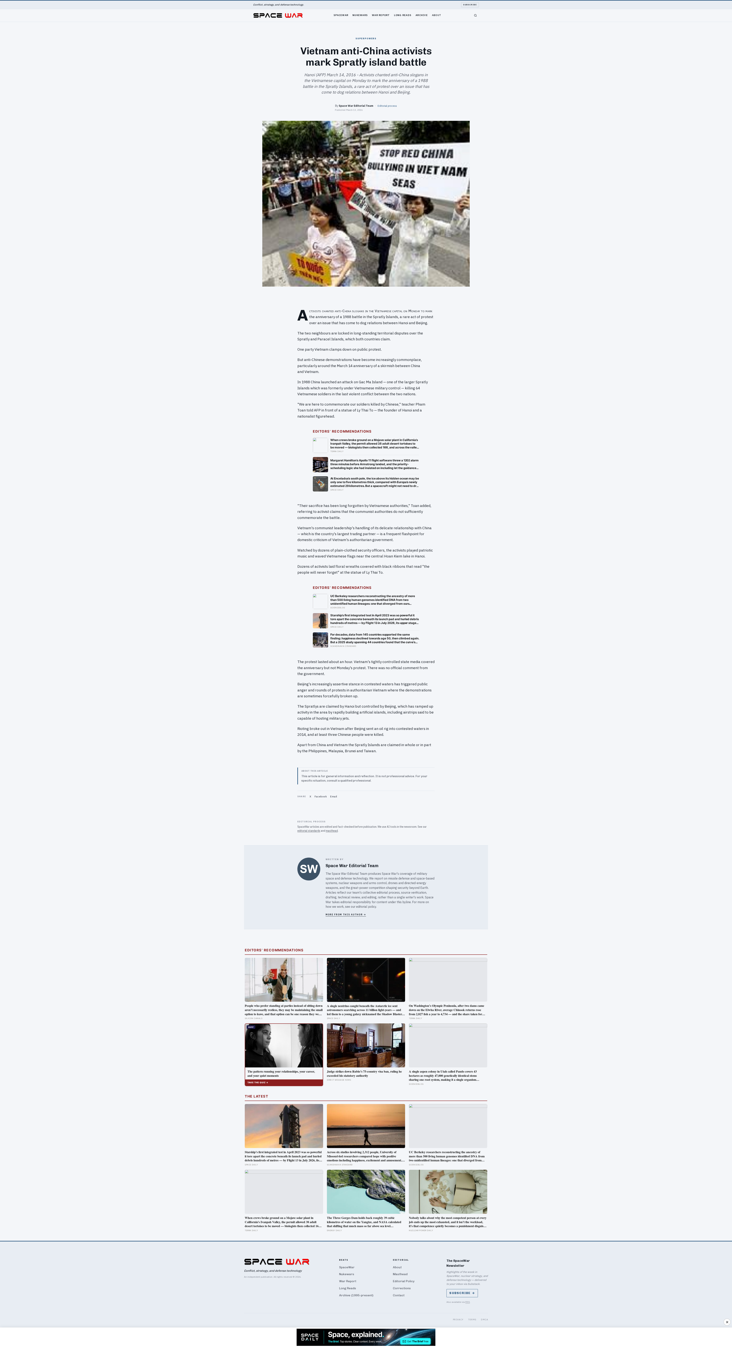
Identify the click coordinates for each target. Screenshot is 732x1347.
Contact (399, 1295)
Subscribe (470, 4)
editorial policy (366, 906)
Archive (422, 15)
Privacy (458, 1319)
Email (333, 796)
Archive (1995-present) (356, 1295)
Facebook (321, 796)
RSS (467, 1301)
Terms (472, 1319)
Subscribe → (462, 1293)
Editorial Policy (403, 1281)
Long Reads (403, 15)
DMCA (484, 1319)
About (436, 15)
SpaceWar (341, 15)
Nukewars (360, 15)
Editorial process (387, 105)
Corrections (402, 1288)
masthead (332, 830)
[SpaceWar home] (278, 15)
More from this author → (346, 914)
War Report (381, 15)
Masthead (400, 1274)
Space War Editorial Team (356, 105)
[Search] (475, 15)
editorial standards (308, 830)
